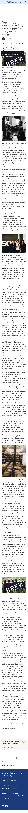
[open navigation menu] (2, 2)
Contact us (4, 793)
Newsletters (4, 795)
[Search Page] (25, 2)
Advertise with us (5, 788)
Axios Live (15, 785)
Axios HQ (14, 788)
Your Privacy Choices (17, 795)
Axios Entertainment (6, 798)
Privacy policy (16, 790)
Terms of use (15, 793)
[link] (3, 43)
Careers (3, 790)
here (13, 113)
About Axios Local (5, 785)
